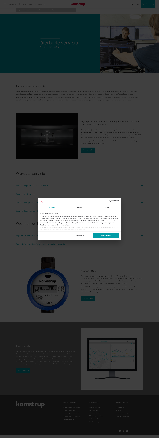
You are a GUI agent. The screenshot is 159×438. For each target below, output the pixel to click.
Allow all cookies (105, 235)
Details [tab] (79, 207)
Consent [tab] (52, 207)
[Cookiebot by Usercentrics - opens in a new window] (111, 201)
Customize (78, 235)
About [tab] (107, 207)
